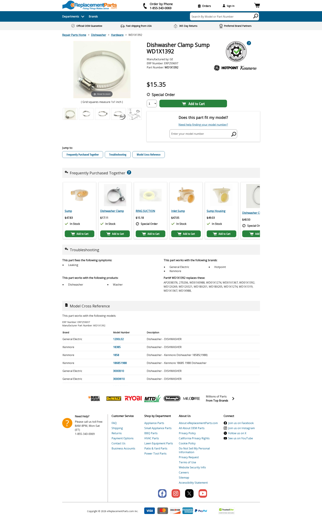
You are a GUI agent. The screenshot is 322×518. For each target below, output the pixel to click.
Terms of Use (187, 462)
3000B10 (118, 371)
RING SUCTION (145, 211)
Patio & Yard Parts (155, 448)
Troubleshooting (117, 154)
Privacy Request (189, 457)
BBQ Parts (151, 433)
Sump (68, 211)
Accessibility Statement (193, 482)
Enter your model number (187, 134)
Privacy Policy (187, 433)
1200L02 (118, 339)
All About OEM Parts (192, 428)
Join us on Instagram (241, 428)
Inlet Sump (178, 211)
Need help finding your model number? (203, 124)
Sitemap (184, 477)
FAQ (114, 423)
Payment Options (123, 438)
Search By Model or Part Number (213, 16)
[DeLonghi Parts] (172, 398)
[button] (257, 5)
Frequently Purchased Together (83, 154)
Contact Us (118, 443)
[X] (189, 493)
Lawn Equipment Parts (158, 443)
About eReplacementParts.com (198, 423)
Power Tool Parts (155, 453)
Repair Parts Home (74, 35)
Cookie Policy (187, 443)
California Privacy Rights (194, 438)
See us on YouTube (240, 438)
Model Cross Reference (148, 154)
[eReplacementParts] (89, 5)
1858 (116, 355)
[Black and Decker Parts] (94, 398)
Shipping (117, 428)
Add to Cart (196, 103)
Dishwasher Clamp (112, 211)
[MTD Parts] (152, 398)
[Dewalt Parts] (113, 398)
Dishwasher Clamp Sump (258, 213)
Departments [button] (70, 16)
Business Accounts (123, 448)
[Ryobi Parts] (133, 398)
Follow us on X (237, 433)
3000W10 (119, 379)
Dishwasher (98, 35)
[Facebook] (162, 493)
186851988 (120, 363)
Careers (184, 472)
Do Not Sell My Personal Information (194, 450)
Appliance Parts (154, 423)
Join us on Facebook (241, 423)
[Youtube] (203, 493)
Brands (93, 16)
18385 (117, 347)
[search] (256, 15)
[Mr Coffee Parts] (191, 398)
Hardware (117, 35)
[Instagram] (176, 493)
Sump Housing (216, 211)
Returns (117, 433)
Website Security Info (192, 467)
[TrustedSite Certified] (226, 510)
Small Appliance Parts (158, 428)
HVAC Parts (151, 438)
